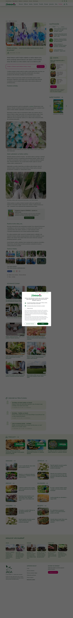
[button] (36, 308)
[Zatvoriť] (42, 292)
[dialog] (36, 309)
